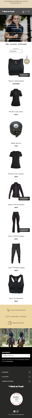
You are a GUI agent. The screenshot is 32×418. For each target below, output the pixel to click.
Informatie (5, 372)
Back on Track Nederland (18, 414)
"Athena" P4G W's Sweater (16, 204)
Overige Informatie (7, 381)
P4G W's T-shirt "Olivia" (16, 111)
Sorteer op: (16, 48)
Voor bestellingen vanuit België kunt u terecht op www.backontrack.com (16, 2)
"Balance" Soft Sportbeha (16, 81)
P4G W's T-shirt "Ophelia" (16, 174)
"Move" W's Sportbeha (16, 298)
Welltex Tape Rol (16, 143)
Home (7, 44)
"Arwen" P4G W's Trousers (16, 236)
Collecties (13, 44)
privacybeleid (9, 361)
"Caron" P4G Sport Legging (16, 267)
